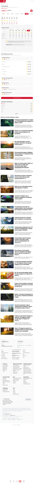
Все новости (5, 363)
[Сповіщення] (31, 1)
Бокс (13, 389)
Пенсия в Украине (5, 385)
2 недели (31, 13)
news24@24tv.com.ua (4, 341)
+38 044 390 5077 (20, 341)
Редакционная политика (4, 352)
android (4, 419)
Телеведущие (3, 355)
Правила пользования (4, 358)
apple (10, 419)
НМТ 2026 (24, 381)
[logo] (4, 1)
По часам (17, 13)
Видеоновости (5, 368)
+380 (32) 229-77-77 (7, 414)
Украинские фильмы (16, 379)
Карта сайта (24, 355)
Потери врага (15, 373)
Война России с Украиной (17, 363)
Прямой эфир (5, 367)
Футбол (14, 390)
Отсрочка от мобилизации (27, 370)
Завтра (8, 13)
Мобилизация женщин (26, 368)
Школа (24, 380)
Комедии (14, 381)
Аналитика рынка (5, 389)
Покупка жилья (5, 390)
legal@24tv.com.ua (12, 415)
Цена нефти (4, 378)
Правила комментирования (16, 357)
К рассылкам (28, 399)
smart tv (14, 419)
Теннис (14, 391)
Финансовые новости (6, 380)
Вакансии (24, 351)
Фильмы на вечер (15, 380)
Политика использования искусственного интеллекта (16, 351)
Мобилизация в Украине (27, 363)
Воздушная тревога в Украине (17, 368)
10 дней (27, 13)
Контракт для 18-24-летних (27, 369)
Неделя (22, 13)
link (18, 345)
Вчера (12, 13)
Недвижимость (5, 388)
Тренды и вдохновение (6, 391)
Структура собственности (26, 352)
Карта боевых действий (16, 366)
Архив (23, 354)
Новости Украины (5, 366)
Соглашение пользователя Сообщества (15, 355)
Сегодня (3, 13)
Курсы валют (5, 379)
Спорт (14, 388)
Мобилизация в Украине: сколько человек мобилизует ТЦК (27, 373)
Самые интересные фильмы (17, 378)
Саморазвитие (25, 382)
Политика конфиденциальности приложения (16, 353)
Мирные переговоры (16, 367)
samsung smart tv (20, 419)
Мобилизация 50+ (26, 367)
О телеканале (3, 354)
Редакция (2, 351)
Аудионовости (5, 369)
